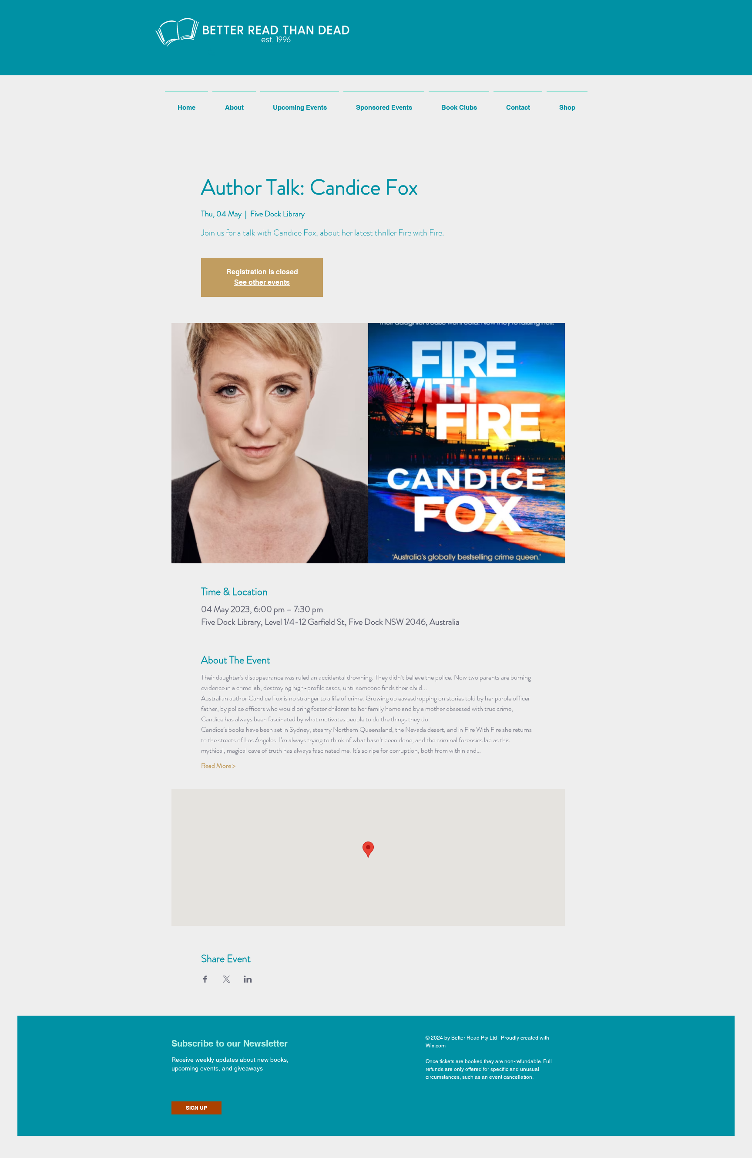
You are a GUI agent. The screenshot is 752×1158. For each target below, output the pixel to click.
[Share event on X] (226, 979)
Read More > (218, 766)
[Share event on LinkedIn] (248, 979)
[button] (211, 51)
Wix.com (436, 1046)
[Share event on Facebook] (205, 979)
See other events (262, 282)
